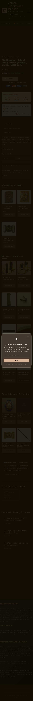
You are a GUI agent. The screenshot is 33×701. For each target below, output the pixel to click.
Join (16, 360)
